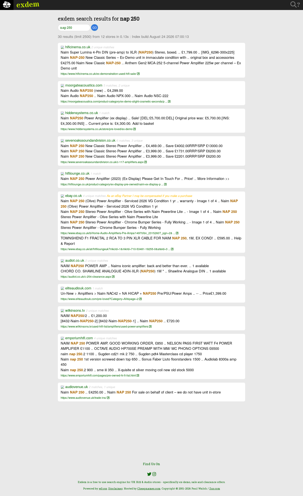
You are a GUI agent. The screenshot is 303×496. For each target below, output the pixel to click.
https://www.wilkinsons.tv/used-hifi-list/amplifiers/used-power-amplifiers (105, 326)
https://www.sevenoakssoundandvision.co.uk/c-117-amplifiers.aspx (102, 162)
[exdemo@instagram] (154, 474)
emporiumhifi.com (79, 337)
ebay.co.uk (73, 195)
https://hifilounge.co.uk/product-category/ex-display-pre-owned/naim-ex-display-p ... (112, 184)
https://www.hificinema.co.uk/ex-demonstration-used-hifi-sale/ (99, 73)
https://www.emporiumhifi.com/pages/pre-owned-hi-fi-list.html (99, 375)
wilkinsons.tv (75, 310)
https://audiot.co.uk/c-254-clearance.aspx (86, 276)
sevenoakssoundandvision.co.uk (90, 140)
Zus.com (214, 488)
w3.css (103, 488)
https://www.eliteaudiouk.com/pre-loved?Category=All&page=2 (100, 299)
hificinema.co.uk (77, 46)
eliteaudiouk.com (78, 287)
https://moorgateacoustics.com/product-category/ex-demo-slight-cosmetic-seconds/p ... (114, 101)
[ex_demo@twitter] (149, 474)
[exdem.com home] (7, 5)
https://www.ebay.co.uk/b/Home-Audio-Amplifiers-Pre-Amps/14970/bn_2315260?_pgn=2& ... (118, 233)
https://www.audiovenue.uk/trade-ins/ (84, 397)
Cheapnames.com (148, 488)
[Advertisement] (151, 433)
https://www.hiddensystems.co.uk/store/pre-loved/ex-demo (97, 129)
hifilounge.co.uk (77, 173)
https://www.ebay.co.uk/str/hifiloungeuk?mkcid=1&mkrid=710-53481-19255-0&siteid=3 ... (116, 249)
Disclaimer (115, 488)
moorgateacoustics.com (83, 85)
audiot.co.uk (74, 260)
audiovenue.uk (76, 386)
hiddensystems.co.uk (81, 112)
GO (94, 27)
